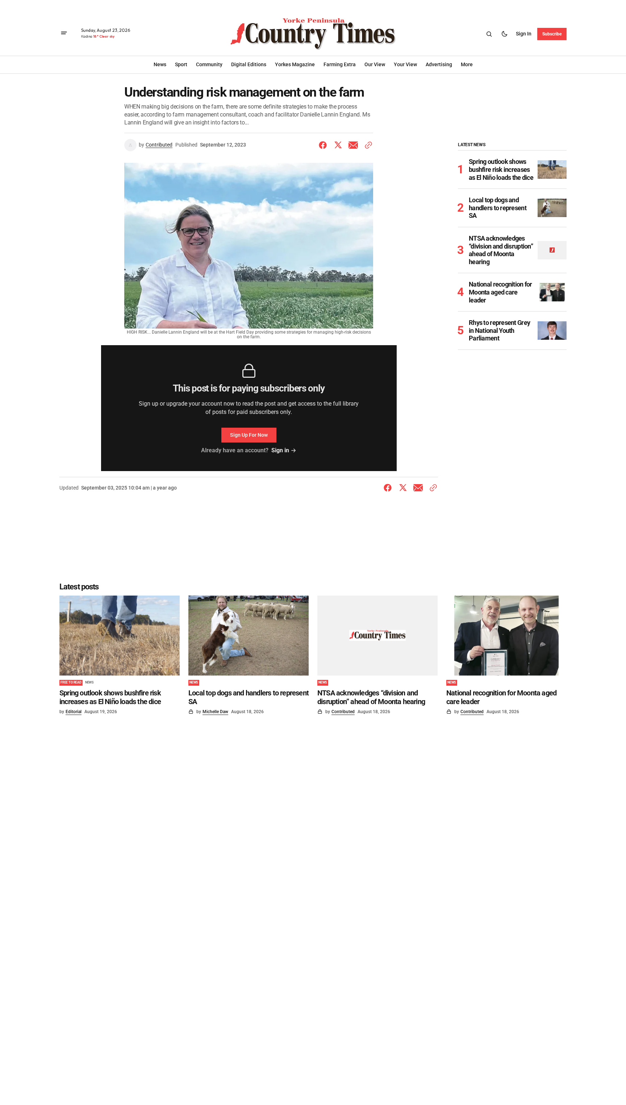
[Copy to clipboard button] (367, 145)
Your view (405, 64)
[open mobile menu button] (63, 34)
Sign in (523, 34)
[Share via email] (353, 145)
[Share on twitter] (338, 145)
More (467, 64)
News (89, 682)
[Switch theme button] (504, 34)
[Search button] (489, 34)
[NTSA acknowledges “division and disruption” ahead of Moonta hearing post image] (552, 250)
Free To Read (71, 682)
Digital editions (248, 64)
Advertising (439, 64)
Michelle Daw (215, 711)
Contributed (159, 145)
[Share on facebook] (324, 145)
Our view (374, 64)
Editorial (74, 711)
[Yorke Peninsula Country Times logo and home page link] (312, 34)
